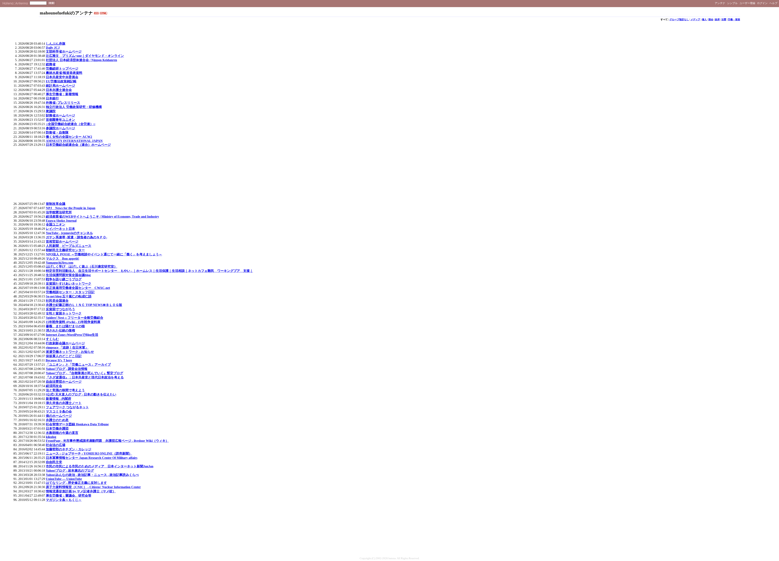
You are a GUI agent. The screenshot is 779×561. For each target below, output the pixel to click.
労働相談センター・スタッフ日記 (70, 292)
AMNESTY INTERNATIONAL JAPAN (74, 141)
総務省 (51, 64)
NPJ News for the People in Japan (70, 208)
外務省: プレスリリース (63, 102)
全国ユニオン (55, 224)
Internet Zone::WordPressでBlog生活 (72, 334)
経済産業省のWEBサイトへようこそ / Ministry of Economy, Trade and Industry (102, 216)
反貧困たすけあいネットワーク (68, 283)
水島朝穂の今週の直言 (62, 433)
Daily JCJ (53, 47)
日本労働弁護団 (57, 428)
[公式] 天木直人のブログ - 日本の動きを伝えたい (81, 394)
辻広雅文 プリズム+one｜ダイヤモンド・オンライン (85, 55)
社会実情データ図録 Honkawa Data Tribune (77, 424)
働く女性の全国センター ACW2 (69, 136)
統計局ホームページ (60, 85)
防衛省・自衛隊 (57, 132)
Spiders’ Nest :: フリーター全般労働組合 (74, 317)
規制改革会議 (55, 203)
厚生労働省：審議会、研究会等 (68, 495)
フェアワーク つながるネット (67, 407)
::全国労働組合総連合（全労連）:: (70, 124)
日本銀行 (52, 98)
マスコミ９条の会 (59, 411)
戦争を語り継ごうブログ (64, 279)
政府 (717, 19)
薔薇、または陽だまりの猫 (65, 326)
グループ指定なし (679, 19)
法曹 (723, 19)
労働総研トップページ (62, 68)
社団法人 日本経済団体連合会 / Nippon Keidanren (81, 60)
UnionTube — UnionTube (64, 479)
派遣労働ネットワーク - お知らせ (70, 351)
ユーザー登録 (747, 3)
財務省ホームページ (60, 115)
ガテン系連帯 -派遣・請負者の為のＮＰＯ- (76, 237)
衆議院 (51, 111)
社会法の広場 (55, 445)
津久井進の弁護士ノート (64, 403)
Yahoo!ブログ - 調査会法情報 (66, 369)
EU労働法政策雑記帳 (61, 81)
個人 (704, 19)
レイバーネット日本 (60, 228)
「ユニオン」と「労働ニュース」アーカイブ (78, 364)
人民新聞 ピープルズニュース (68, 246)
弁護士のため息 (57, 420)
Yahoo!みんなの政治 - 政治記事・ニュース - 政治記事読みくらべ (92, 475)
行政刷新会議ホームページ (65, 343)
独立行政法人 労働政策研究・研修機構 (74, 107)
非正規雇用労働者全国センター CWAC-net (78, 288)
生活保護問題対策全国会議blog (68, 275)
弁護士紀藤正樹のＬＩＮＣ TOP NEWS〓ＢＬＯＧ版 (84, 305)
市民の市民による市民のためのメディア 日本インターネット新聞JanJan (99, 466)
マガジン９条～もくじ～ (64, 500)
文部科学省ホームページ (64, 51)
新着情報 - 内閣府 (58, 398)
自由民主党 (54, 462)
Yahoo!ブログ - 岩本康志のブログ (70, 470)
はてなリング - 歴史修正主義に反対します (76, 482)
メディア (695, 19)
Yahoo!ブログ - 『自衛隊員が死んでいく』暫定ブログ (84, 373)
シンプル (732, 3)
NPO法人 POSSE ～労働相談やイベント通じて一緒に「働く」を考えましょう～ (104, 254)
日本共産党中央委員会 (62, 77)
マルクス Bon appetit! (62, 258)
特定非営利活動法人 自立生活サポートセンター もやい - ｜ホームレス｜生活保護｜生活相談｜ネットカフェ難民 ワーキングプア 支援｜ (149, 270)
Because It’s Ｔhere (59, 360)
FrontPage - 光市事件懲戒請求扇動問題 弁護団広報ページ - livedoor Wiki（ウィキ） (107, 440)
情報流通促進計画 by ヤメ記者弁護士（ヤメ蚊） (81, 491)
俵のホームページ (59, 415)
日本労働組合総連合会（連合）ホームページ (78, 144)
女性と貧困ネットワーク (64, 313)
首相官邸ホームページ (62, 241)
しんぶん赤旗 (55, 43)
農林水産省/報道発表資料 (64, 73)
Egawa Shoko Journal (61, 220)
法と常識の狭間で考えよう (65, 390)
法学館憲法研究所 (59, 212)
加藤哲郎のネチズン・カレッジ (68, 449)
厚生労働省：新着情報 (62, 94)
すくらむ (52, 339)
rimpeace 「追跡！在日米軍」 (67, 347)
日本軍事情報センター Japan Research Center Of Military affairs (91, 457)
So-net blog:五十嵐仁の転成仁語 (68, 296)
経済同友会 (54, 386)
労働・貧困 (734, 19)
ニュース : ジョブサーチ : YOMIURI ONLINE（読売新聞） (89, 453)
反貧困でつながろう (60, 309)
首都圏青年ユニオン (60, 119)
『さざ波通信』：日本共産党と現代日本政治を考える (85, 377)
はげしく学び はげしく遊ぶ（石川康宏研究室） (81, 266)
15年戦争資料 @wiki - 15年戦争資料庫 (73, 322)
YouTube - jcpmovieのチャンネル (69, 233)
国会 (710, 19)
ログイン (762, 3)
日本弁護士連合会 (59, 90)
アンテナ (720, 3)
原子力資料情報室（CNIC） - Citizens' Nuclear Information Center (93, 487)
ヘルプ (773, 3)
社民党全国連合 (57, 300)
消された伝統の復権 (60, 330)
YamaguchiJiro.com (59, 262)
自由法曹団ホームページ (64, 381)
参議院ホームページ (60, 128)
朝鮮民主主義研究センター (65, 250)
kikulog (51, 437)
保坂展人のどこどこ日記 (64, 356)
